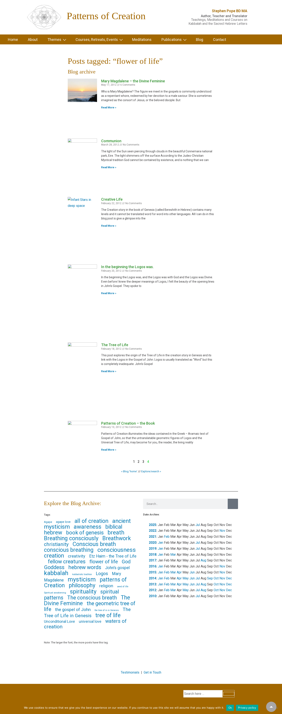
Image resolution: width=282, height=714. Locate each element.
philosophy (82, 585)
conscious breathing (69, 550)
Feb (166, 537)
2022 (152, 531)
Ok (230, 707)
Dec (229, 578)
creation (54, 555)
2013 (152, 584)
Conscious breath (94, 544)
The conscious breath (92, 598)
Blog (199, 39)
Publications (171, 39)
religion (106, 585)
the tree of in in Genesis (107, 610)
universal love (90, 621)
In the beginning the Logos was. (127, 267)
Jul (198, 525)
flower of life (103, 562)
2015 (152, 572)
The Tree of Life (114, 345)
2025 (152, 525)
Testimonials (130, 672)
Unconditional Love (59, 621)
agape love (63, 522)
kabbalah (56, 573)
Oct (216, 578)
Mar (173, 555)
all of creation (91, 521)
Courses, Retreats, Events (97, 39)
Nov (222, 531)
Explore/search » (151, 471)
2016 (152, 566)
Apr (179, 572)
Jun (192, 572)
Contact (219, 39)
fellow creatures (66, 561)
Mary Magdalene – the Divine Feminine (133, 81)
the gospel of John (73, 609)
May (185, 578)
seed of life (122, 586)
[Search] (233, 504)
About (33, 39)
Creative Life (112, 199)
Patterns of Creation (106, 15)
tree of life (108, 615)
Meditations (142, 39)
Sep (210, 578)
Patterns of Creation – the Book (128, 423)
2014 (152, 578)
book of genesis (85, 532)
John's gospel (117, 567)
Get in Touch (152, 672)
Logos (102, 573)
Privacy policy (247, 707)
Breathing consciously (71, 538)
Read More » (108, 107)
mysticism (82, 579)
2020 (152, 543)
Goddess (54, 567)
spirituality (83, 591)
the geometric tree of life (89, 606)
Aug (203, 560)
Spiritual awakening (55, 592)
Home (13, 39)
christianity (56, 544)
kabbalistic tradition (82, 574)
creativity (76, 556)
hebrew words (84, 567)
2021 (152, 537)
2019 (152, 549)
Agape (48, 521)
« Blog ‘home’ (129, 471)
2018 (152, 555)
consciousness (116, 549)
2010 (152, 596)
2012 (152, 590)
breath (116, 532)
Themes (54, 39)
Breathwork (116, 538)
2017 (152, 560)
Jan (160, 543)
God (126, 562)
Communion (111, 141)
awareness (87, 526)
